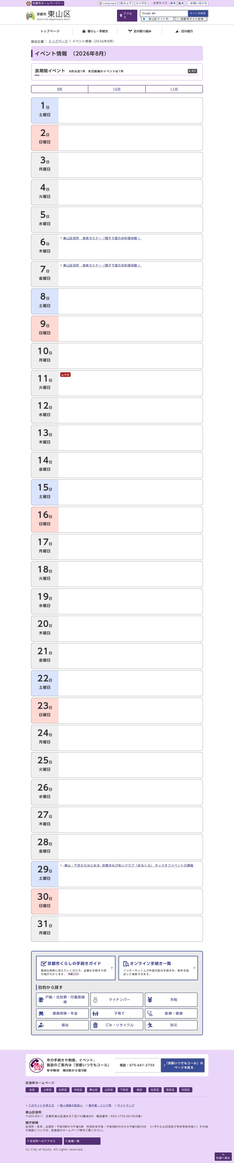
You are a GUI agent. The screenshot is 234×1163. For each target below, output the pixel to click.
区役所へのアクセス (43, 1141)
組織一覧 (74, 1141)
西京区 (170, 1090)
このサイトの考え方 (41, 1105)
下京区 (124, 1090)
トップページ (58, 41)
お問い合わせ (198, 3)
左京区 (63, 1090)
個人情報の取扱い (71, 1105)
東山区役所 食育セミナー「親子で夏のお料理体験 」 (102, 238)
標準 (173, 3)
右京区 (155, 1090)
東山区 (93, 1090)
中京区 (78, 1090)
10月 (117, 89)
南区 (139, 1090)
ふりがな (141, 3)
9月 (60, 89)
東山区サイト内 (159, 19)
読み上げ (126, 3)
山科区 (109, 1090)
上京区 (47, 1090)
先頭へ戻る (223, 1158)
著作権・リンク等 (100, 1105)
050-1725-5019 (122, 1116)
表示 (194, 71)
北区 (32, 1090)
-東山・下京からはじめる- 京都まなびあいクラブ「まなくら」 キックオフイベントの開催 (128, 865)
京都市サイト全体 (192, 19)
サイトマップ (126, 1105)
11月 (174, 89)
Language (109, 3)
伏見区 (186, 1090)
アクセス (128, 15)
